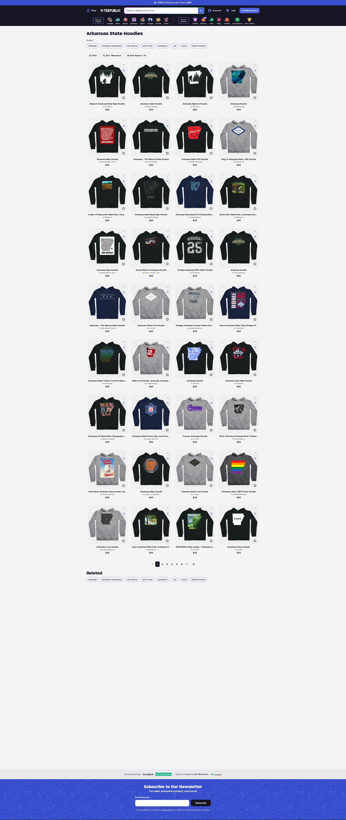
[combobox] (161, 11)
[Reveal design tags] (123, 97)
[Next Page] (193, 564)
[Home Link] (110, 10)
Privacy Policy (167, 810)
